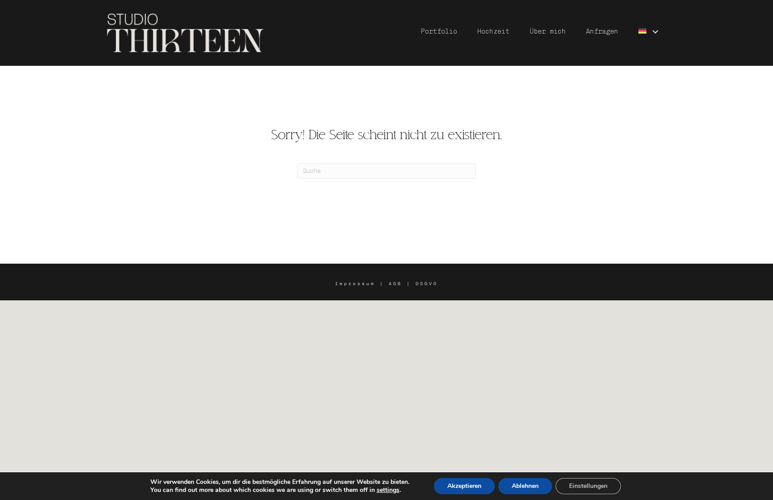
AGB (395, 283)
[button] (655, 31)
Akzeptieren (464, 486)
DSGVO (427, 283)
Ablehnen (525, 486)
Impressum (355, 283)
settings (388, 490)
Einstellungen (588, 486)
